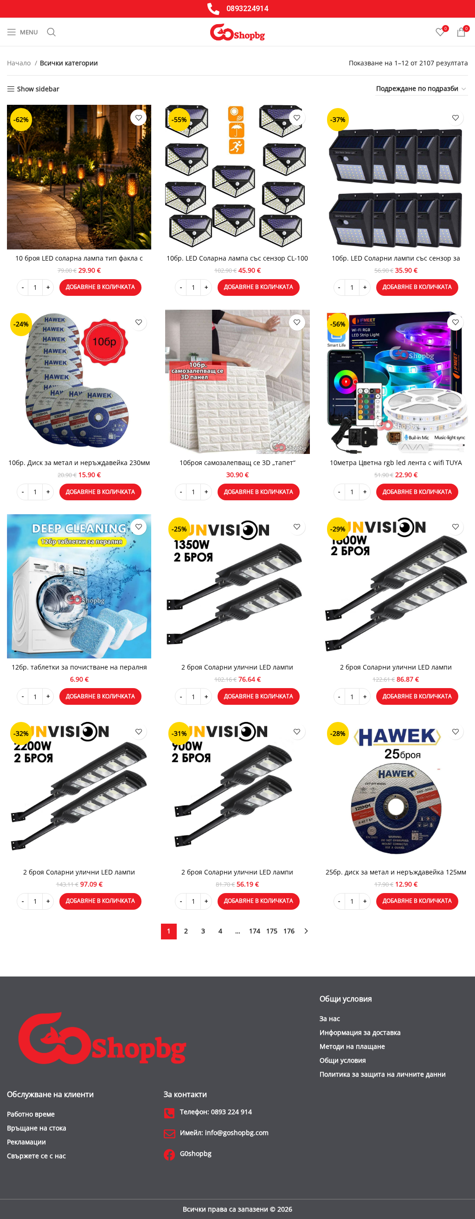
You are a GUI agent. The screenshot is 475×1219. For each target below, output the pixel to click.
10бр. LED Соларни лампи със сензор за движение (396, 263)
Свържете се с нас (36, 1155)
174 (254, 930)
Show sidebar (38, 89)
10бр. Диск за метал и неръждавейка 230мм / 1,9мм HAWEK (79, 467)
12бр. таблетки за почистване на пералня (79, 667)
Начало (19, 62)
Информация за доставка (360, 1032)
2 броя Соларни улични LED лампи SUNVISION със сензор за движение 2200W (79, 877)
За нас (330, 1018)
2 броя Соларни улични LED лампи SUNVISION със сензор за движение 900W (237, 877)
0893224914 (247, 8)
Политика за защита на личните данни (383, 1074)
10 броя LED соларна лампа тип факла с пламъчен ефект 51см (79, 263)
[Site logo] (237, 31)
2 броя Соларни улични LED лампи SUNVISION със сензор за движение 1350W (237, 672)
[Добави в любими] (138, 117)
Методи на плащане (352, 1046)
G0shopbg (196, 1153)
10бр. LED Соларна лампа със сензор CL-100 (237, 258)
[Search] (51, 32)
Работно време (31, 1114)
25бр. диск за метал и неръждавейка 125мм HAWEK (396, 877)
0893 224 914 (216, 1111)
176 (289, 930)
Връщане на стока (36, 1127)
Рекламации (26, 1141)
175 (271, 930)
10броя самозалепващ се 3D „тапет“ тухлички (237, 467)
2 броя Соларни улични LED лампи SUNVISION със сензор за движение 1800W (395, 672)
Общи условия (343, 1060)
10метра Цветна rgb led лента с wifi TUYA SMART (396, 467)
